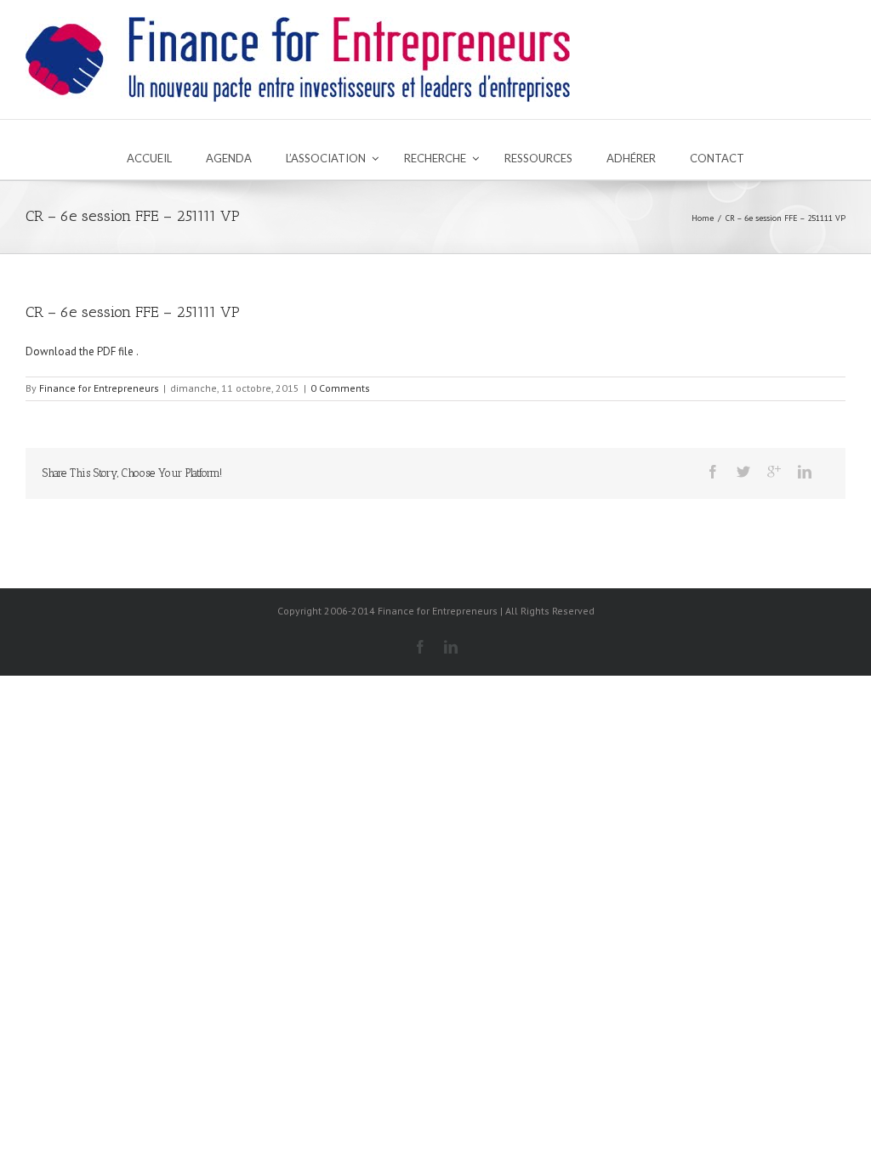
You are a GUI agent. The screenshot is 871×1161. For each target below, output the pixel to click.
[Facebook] (713, 472)
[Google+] (774, 472)
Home (703, 218)
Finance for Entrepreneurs (99, 388)
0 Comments (340, 388)
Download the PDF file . (82, 351)
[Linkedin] (804, 472)
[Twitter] (743, 472)
